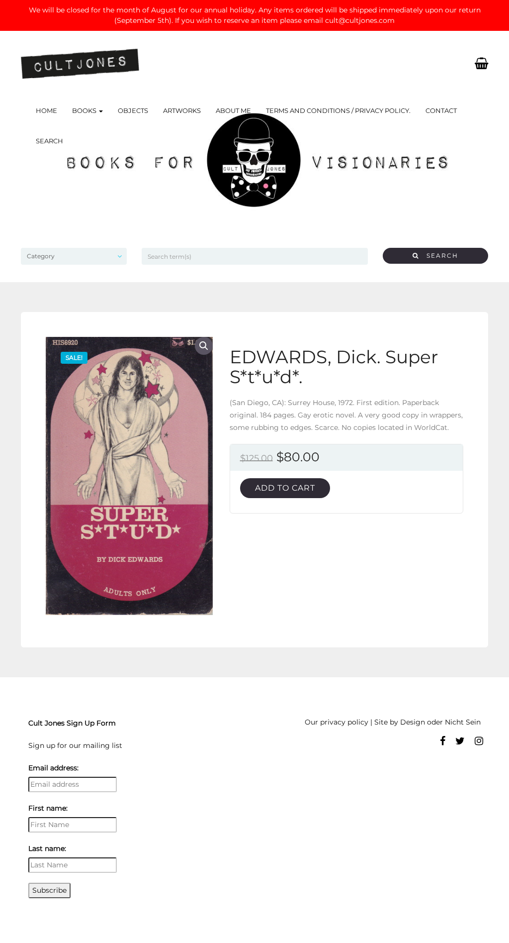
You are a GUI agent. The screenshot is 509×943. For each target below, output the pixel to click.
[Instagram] (479, 741)
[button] (204, 346)
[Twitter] (460, 741)
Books (85, 110)
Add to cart (285, 488)
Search (49, 141)
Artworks (182, 110)
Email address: (53, 767)
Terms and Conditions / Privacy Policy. (338, 110)
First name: (48, 808)
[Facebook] (442, 741)
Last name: (47, 848)
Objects (133, 110)
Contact (441, 110)
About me (233, 110)
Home (46, 110)
